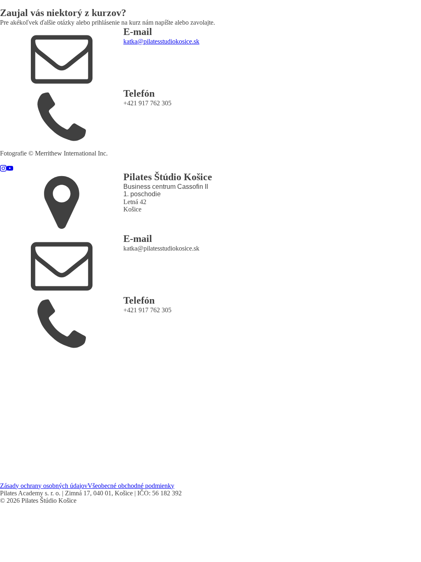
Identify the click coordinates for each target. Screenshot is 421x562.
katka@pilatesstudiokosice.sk (161, 41)
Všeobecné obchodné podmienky (131, 485)
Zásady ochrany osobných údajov (44, 485)
